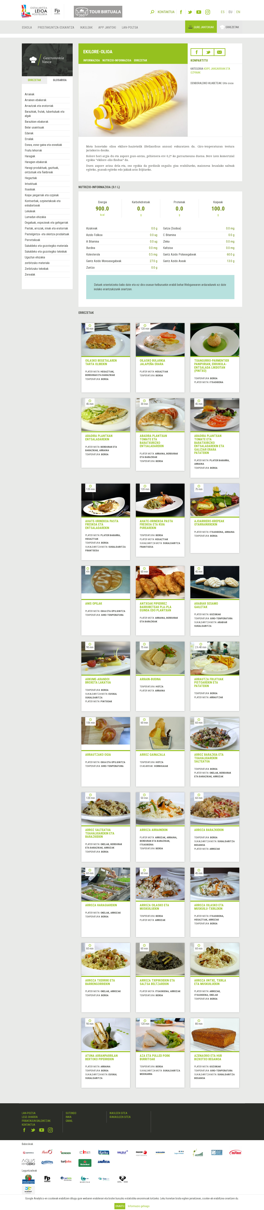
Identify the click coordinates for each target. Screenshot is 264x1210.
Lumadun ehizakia (35, 217)
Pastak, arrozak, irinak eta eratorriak (46, 228)
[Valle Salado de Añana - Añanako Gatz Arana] (216, 1152)
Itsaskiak (30, 189)
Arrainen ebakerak (35, 100)
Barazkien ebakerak (36, 122)
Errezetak (232, 27)
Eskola (27, 27)
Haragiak (30, 156)
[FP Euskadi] (47, 1179)
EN (238, 12)
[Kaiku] (103, 1152)
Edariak (29, 133)
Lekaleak (30, 211)
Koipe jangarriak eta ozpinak (42, 195)
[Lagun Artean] (179, 1152)
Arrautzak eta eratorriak (39, 106)
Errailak (29, 139)
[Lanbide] (66, 1179)
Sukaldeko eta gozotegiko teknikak (46, 251)
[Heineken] (66, 1152)
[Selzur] (122, 1152)
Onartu (119, 1206)
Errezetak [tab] (34, 80)
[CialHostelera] (85, 1152)
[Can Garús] (198, 1152)
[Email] (219, 52)
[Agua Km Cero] (28, 1162)
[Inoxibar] (235, 1152)
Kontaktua (28, 1124)
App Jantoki (107, 27)
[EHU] (122, 1179)
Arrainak (29, 94)
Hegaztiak (31, 178)
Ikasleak (86, 27)
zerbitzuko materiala (37, 263)
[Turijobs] (66, 1161)
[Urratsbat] (28, 1190)
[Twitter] (189, 12)
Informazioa (91, 60)
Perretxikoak (32, 240)
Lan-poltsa (130, 27)
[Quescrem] (47, 1162)
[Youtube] (198, 12)
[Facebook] (181, 12)
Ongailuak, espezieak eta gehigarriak (46, 222)
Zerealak (30, 274)
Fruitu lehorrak (33, 150)
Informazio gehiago (139, 1206)
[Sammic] (28, 1152)
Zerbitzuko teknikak (37, 269)
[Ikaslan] (103, 1179)
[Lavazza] (103, 1161)
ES (223, 12)
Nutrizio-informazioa (116, 60)
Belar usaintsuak (34, 127)
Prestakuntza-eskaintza (56, 27)
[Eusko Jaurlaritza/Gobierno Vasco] (28, 1179)
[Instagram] (207, 12)
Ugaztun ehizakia (35, 257)
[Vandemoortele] (160, 1152)
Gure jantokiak (204, 27)
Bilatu (152, 11)
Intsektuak (31, 184)
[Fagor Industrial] (141, 1152)
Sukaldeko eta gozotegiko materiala (46, 246)
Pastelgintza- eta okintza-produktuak (47, 234)
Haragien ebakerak (36, 162)
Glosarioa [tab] (59, 80)
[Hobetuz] (85, 1179)
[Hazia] (47, 1152)
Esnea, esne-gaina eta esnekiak (43, 145)
